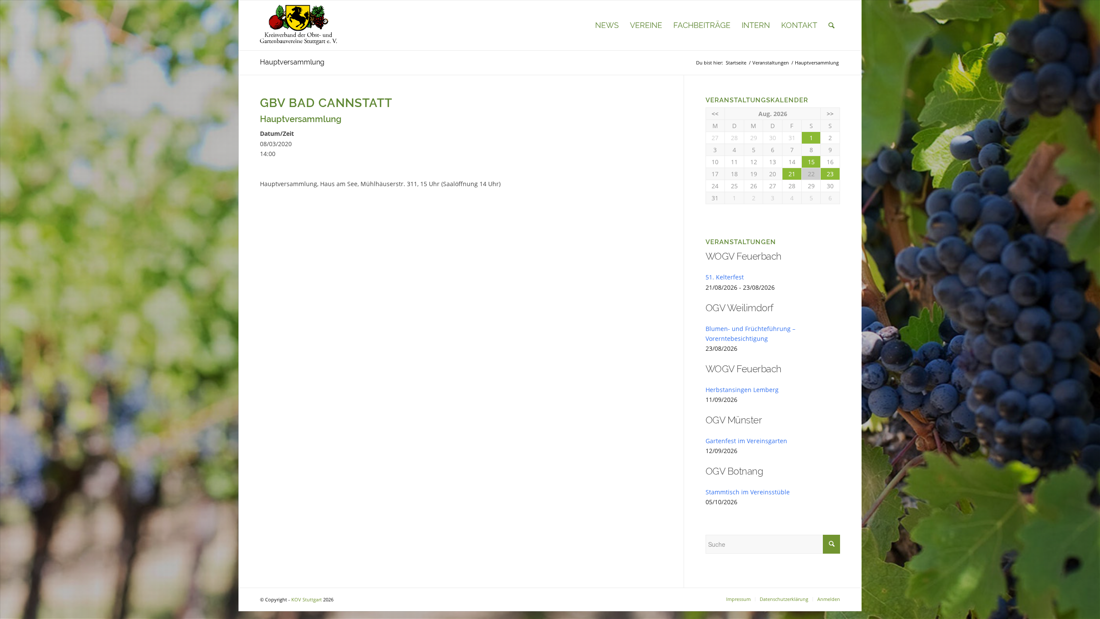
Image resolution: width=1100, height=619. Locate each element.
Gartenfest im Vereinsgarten (746, 441)
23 (830, 174)
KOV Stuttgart (306, 599)
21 (791, 174)
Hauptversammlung (292, 62)
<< (715, 114)
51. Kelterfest (725, 277)
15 (811, 162)
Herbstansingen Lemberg (742, 390)
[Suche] (831, 25)
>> (830, 114)
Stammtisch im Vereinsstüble (748, 492)
